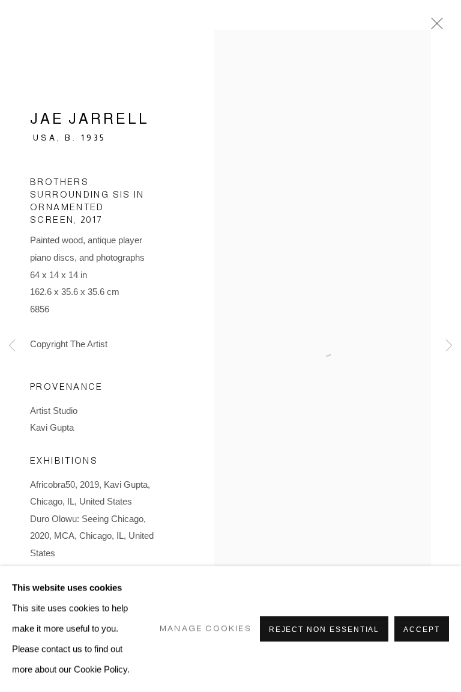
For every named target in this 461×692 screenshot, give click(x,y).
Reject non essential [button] (324, 629)
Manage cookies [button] (206, 628)
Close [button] (434, 27)
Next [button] (449, 346)
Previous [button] (12, 346)
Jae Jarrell (89, 119)
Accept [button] (421, 629)
